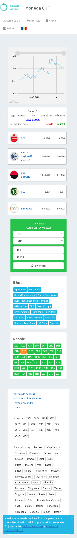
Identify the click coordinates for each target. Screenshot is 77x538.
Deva (51, 494)
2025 (36, 418)
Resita (42, 494)
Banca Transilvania (47, 295)
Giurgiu (28, 505)
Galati (41, 459)
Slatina (31, 494)
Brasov (47, 453)
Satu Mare (40, 476)
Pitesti (18, 464)
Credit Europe (44, 306)
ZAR (58, 373)
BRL (51, 345)
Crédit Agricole (21, 312)
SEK (23, 373)
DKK (45, 351)
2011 (56, 429)
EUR (59, 351)
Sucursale (34, 20)
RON (52, 368)
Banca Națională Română (34, 300)
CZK (38, 351)
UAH (44, 373)
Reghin (57, 511)
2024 (44, 418)
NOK (24, 368)
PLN (46, 368)
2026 (28, 418)
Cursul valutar (13, 20)
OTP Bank (50, 312)
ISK (15, 362)
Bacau (48, 464)
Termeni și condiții (23, 403)
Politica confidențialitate (27, 398)
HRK (37, 356)
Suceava (55, 470)
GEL (23, 356)
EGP (52, 351)
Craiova (19, 459)
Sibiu (50, 459)
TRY (37, 373)
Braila (28, 470)
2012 (49, 429)
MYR (16, 368)
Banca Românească (24, 295)
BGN (44, 345)
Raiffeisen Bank (34, 317)
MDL (51, 362)
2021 (25, 424)
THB (30, 373)
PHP (38, 368)
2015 (25, 429)
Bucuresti (38, 447)
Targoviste (33, 488)
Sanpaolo (50, 317)
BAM (37, 345)
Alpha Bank (20, 289)
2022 (17, 424)
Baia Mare (54, 476)
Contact (17, 407)
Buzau (18, 470)
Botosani (19, 488)
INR (56, 356)
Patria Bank (34, 289)
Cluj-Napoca (53, 447)
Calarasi (19, 500)
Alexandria (20, 511)
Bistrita (36, 482)
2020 (33, 424)
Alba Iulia (48, 482)
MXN (58, 362)
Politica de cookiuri (24, 394)
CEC (32, 306)
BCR (16, 300)
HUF (44, 356)
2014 (33, 429)
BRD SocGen (20, 306)
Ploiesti (29, 464)
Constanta (34, 453)
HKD (30, 356)
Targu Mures (41, 470)
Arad (39, 464)
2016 (17, 429)
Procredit (54, 323)
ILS (50, 356)
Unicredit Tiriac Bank (24, 323)
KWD (36, 362)
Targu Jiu (19, 494)
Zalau (30, 500)
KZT (44, 362)
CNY (30, 351)
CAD (16, 351)
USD (51, 373)
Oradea (31, 459)
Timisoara (20, 453)
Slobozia (34, 511)
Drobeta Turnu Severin (48, 500)
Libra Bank (37, 312)
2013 (41, 429)
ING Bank (42, 323)
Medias (39, 505)
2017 (56, 424)
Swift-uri (10, 28)
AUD (30, 345)
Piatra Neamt (22, 482)
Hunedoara (52, 505)
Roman (46, 511)
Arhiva (52, 20)
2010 (17, 435)
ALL (23, 345)
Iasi (56, 453)
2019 (41, 424)
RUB (16, 373)
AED (16, 345)
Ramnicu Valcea (23, 476)
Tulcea (57, 488)
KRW (29, 362)
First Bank (19, 317)
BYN (58, 345)
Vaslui (18, 505)
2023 (52, 418)
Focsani (46, 488)
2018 (49, 424)
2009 (25, 435)
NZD (31, 368)
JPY (22, 362)
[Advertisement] (42, 41)
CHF (23, 351)
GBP (16, 356)
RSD (60, 368)
